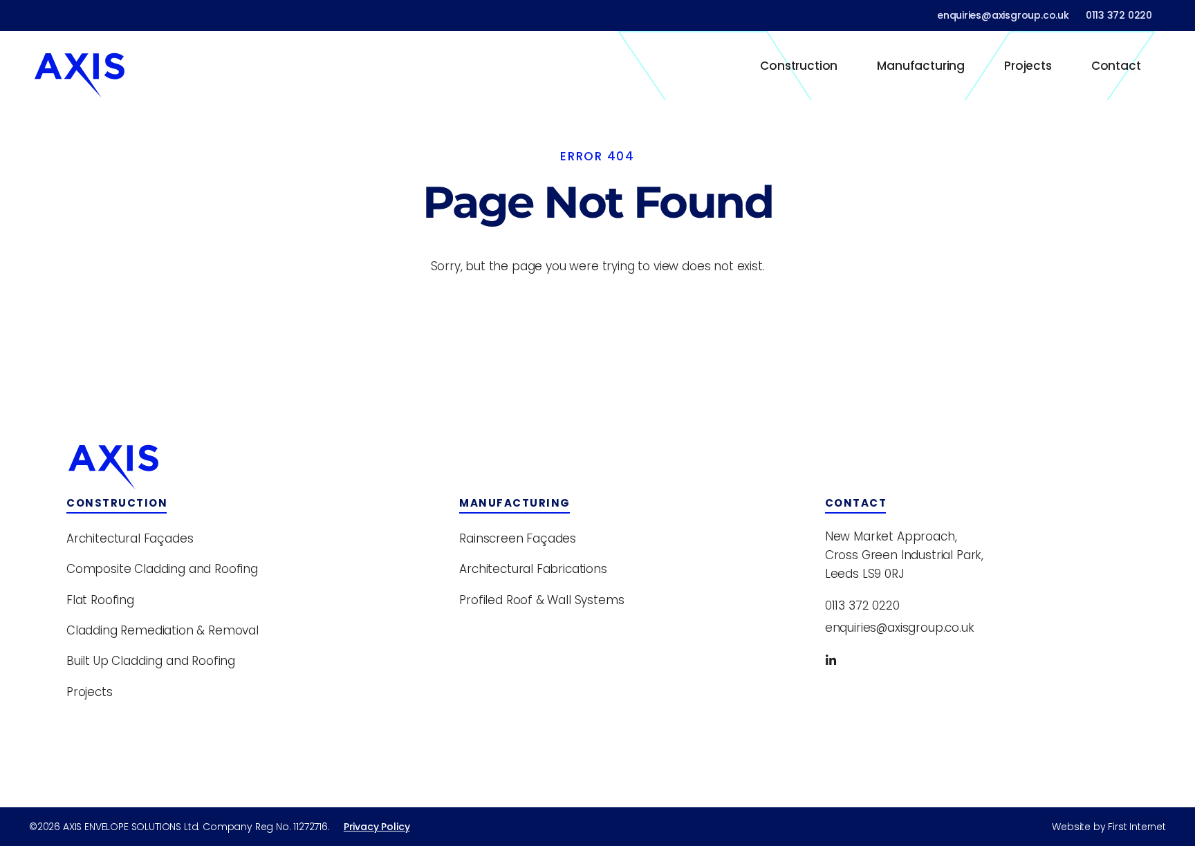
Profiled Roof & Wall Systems (541, 600)
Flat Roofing (100, 600)
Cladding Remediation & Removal (162, 630)
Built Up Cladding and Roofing (150, 660)
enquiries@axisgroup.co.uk (1003, 15)
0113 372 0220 (1119, 15)
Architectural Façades (129, 538)
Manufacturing (921, 65)
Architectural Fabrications (533, 569)
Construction (798, 65)
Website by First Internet (1109, 827)
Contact (1116, 65)
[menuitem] (799, 65)
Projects (1028, 65)
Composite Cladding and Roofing (162, 569)
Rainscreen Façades (517, 538)
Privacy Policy (377, 827)
